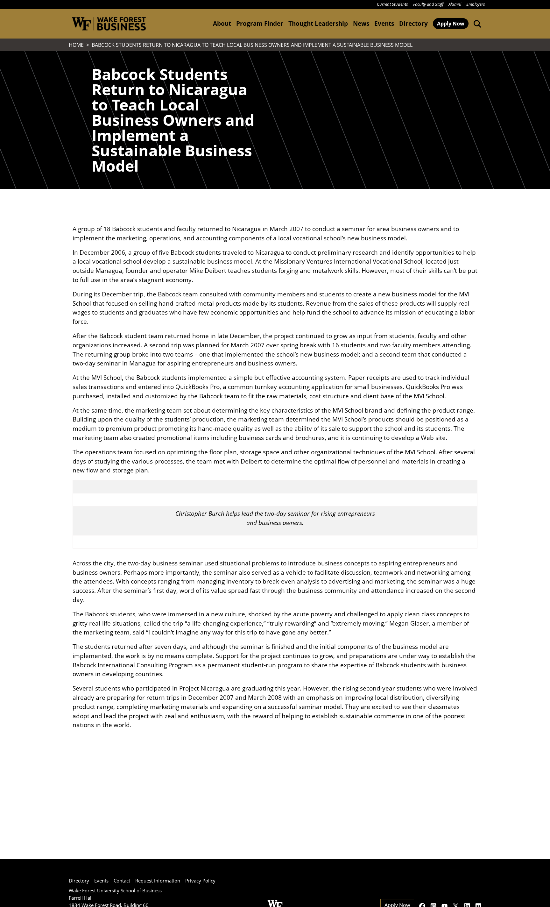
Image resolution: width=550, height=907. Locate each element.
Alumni (454, 4)
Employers (475, 4)
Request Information (157, 880)
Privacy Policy (200, 880)
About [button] (222, 23)
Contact (122, 880)
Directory (413, 23)
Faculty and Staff (428, 4)
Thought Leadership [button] (318, 23)
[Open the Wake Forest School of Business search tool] (476, 23)
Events (101, 880)
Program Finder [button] (259, 23)
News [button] (361, 23)
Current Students (392, 4)
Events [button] (384, 23)
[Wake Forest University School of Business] (109, 24)
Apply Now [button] (450, 23)
